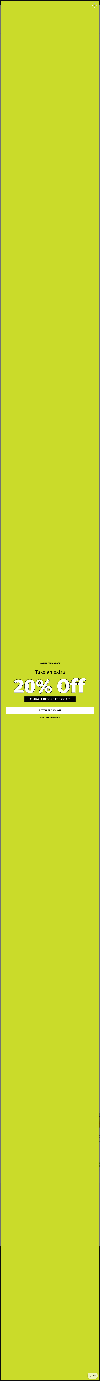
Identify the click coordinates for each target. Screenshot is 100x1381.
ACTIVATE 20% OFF (50, 710)
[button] (50, 686)
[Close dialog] (94, 5)
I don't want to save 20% (50, 717)
